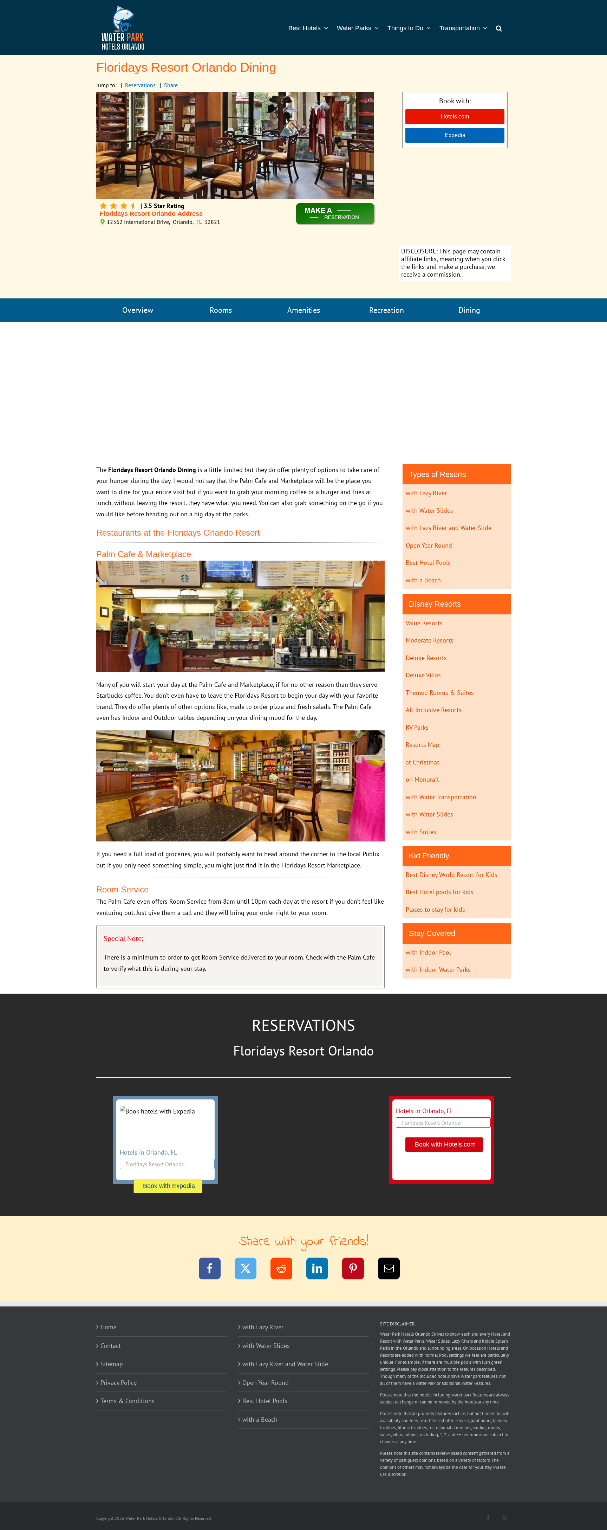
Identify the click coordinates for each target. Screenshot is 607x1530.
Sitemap (111, 1364)
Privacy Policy (118, 1383)
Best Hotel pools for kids (440, 892)
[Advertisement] (455, 197)
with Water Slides (429, 510)
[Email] (393, 1270)
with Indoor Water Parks (438, 970)
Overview (137, 310)
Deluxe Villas (423, 675)
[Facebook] (214, 1270)
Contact (110, 1346)
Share (171, 85)
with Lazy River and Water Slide (448, 528)
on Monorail (422, 779)
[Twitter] (250, 1270)
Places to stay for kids (435, 909)
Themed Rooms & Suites (440, 693)
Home (108, 1327)
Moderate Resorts (429, 640)
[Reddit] (286, 1270)
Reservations (140, 85)
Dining (469, 310)
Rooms (221, 310)
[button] (499, 27)
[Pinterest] (357, 1270)
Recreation (386, 310)
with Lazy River (426, 493)
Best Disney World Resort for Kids (451, 875)
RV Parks (417, 727)
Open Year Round (429, 545)
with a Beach (423, 580)
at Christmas (423, 762)
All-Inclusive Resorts (434, 710)
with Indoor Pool (428, 952)
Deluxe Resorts (426, 658)
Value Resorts (424, 623)
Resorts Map (422, 745)
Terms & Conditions (127, 1401)
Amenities (303, 310)
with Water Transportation (441, 797)
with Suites (421, 832)
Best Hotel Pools (428, 563)
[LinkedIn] (322, 1270)
